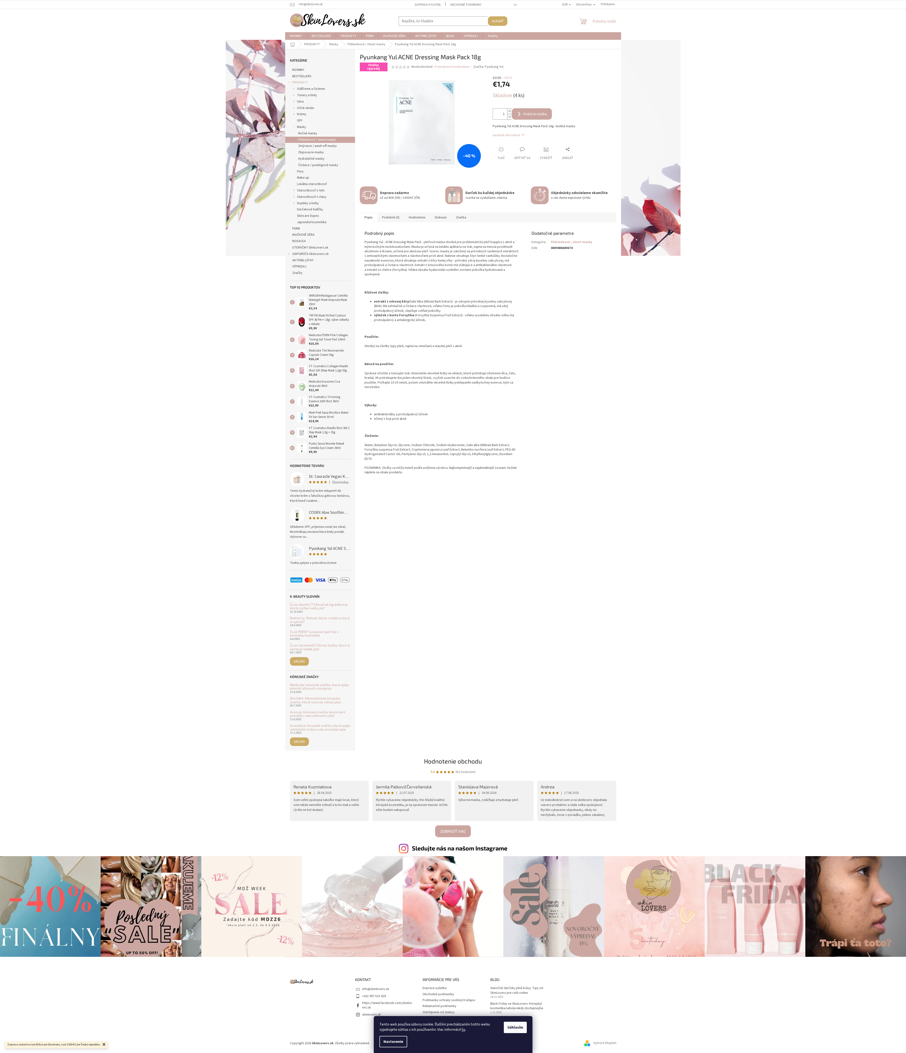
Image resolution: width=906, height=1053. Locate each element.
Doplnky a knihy (308, 203)
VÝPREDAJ (299, 266)
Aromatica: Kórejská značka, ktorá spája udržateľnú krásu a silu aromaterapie (320, 727)
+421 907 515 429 (374, 996)
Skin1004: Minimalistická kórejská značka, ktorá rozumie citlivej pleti (315, 700)
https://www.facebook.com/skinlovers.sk (387, 1005)
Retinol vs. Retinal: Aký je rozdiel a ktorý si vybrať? (319, 620)
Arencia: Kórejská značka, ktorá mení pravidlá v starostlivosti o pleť (317, 714)
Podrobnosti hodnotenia (452, 67)
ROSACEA (299, 241)
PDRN (296, 228)
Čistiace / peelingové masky (318, 165)
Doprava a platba (428, 5)
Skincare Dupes (308, 215)
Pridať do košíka (535, 114)
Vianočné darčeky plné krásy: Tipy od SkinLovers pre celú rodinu (516, 990)
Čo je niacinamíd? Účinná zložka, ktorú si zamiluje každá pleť (320, 647)
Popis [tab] (369, 217)
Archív (299, 661)
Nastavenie (393, 1041)
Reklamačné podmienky (439, 1006)
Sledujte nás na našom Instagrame (459, 848)
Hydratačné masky (311, 158)
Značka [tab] (461, 217)
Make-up (303, 177)
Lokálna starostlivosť (312, 184)
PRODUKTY (300, 82)
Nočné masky (307, 133)
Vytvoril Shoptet (604, 1043)
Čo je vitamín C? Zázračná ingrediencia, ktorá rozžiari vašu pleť (319, 606)
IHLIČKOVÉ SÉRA (303, 234)
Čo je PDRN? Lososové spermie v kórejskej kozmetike (314, 633)
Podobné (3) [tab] (390, 217)
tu (463, 1029)
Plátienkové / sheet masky (317, 139)
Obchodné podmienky (466, 5)
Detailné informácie (506, 135)
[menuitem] (296, 36)
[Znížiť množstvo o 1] (509, 116)
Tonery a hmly (307, 95)
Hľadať (498, 21)
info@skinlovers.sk (375, 989)
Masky (301, 127)
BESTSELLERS (301, 76)
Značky (297, 273)
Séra (300, 101)
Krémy (301, 114)
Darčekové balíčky (310, 209)
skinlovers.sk (371, 1014)
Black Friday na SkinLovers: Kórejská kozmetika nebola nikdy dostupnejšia (516, 1006)
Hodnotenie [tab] (417, 217)
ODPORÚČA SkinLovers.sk (310, 254)
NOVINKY (298, 70)
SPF (299, 120)
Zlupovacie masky (311, 152)
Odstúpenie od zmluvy (439, 1012)
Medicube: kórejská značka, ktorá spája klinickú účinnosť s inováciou (319, 686)
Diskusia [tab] (440, 217)
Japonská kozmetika (311, 222)
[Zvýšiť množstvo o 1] (509, 111)
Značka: (488, 66)
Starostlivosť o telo (311, 190)
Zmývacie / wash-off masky (317, 146)
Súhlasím (515, 1027)
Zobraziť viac (453, 831)
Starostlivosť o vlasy (311, 196)
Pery (300, 171)
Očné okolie (305, 108)
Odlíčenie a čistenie (311, 88)
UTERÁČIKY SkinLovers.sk (310, 247)
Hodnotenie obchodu (453, 761)
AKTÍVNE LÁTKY (303, 260)
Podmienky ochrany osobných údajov (449, 1000)
